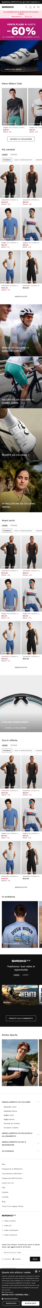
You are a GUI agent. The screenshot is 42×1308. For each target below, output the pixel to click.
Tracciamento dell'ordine (12, 1173)
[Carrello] (30, 7)
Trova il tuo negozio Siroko (12, 1206)
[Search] (26, 7)
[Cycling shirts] (20, 924)
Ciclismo (7, 160)
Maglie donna (9, 1119)
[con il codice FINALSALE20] (22, 17)
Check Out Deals (13, 69)
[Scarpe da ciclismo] (21, 434)
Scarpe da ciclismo (14, 454)
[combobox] (36, 1271)
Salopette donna (10, 1111)
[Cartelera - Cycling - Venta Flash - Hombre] (21, 46)
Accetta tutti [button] (30, 1303)
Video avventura (10, 1235)
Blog (3, 1202)
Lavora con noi (8, 1183)
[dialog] (21, 1288)
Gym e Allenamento (23, 160)
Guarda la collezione (21, 139)
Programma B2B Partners (12, 1178)
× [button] (39, 1271)
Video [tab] (16, 975)
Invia (35, 1259)
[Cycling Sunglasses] (21, 703)
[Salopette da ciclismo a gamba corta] (21, 382)
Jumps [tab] (25, 975)
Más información (7, 1292)
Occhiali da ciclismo (12, 1123)
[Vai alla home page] (8, 7)
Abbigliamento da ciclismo (16, 1102)
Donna (13, 154)
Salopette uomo (10, 1107)
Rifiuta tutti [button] (11, 1303)
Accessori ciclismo (11, 1128)
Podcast (5, 1192)
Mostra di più (21, 296)
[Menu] (38, 7)
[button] (21, 1294)
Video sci (7, 1225)
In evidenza (8, 1151)
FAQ (3, 1187)
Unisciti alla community (21, 1018)
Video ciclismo (10, 1221)
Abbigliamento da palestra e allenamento (17, 1134)
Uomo (5, 154)
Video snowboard (11, 1230)
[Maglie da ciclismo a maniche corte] (21, 330)
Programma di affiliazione (12, 1169)
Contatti (5, 1197)
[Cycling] (20, 1062)
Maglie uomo (9, 1115)
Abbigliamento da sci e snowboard (14, 1143)
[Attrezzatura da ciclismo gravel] (21, 486)
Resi (3, 1164)
